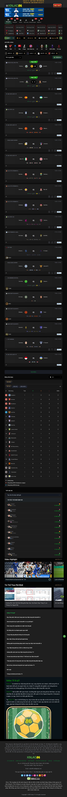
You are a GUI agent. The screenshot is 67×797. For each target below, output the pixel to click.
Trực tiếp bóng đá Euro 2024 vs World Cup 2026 (19, 647)
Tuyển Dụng (56, 760)
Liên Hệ (50, 760)
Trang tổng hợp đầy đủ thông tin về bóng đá (18, 634)
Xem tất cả (58, 559)
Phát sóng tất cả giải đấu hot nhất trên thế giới (19, 626)
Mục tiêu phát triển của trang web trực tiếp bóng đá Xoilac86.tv (23, 617)
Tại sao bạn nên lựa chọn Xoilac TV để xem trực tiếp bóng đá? (23, 656)
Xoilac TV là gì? (11, 613)
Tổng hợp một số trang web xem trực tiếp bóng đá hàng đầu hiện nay (25, 661)
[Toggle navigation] (7, 6)
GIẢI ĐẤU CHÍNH (9, 42)
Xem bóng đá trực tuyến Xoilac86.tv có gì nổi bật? (20, 621)
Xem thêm (33, 372)
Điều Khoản (31, 760)
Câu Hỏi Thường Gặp (41, 760)
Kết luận (9, 669)
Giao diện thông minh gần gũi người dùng (17, 639)
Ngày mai (55, 38)
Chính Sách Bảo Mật (21, 760)
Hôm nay (44, 38)
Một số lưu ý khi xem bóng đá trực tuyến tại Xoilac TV (21, 665)
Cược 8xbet (57, 5)
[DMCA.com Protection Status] (33, 778)
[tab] (8, 21)
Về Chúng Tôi (10, 760)
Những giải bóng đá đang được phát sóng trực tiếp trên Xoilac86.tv (24, 643)
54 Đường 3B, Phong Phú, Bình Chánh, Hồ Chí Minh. (35, 763)
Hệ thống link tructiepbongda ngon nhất (17, 630)
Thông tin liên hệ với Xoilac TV (15, 674)
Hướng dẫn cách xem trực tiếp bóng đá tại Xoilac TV (20, 652)
